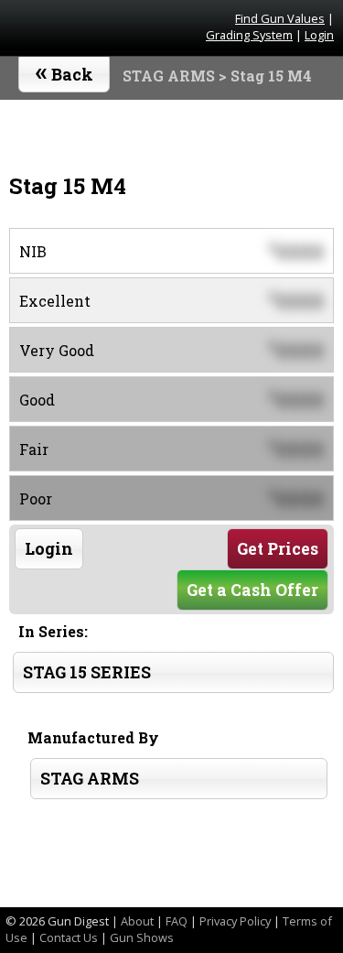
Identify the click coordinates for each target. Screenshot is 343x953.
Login (319, 35)
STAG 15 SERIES (87, 672)
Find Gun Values (280, 18)
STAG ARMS (169, 75)
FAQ (177, 921)
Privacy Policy (235, 921)
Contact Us (68, 937)
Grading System (249, 35)
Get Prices (277, 548)
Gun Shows (142, 937)
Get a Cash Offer (252, 590)
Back (64, 70)
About (137, 921)
